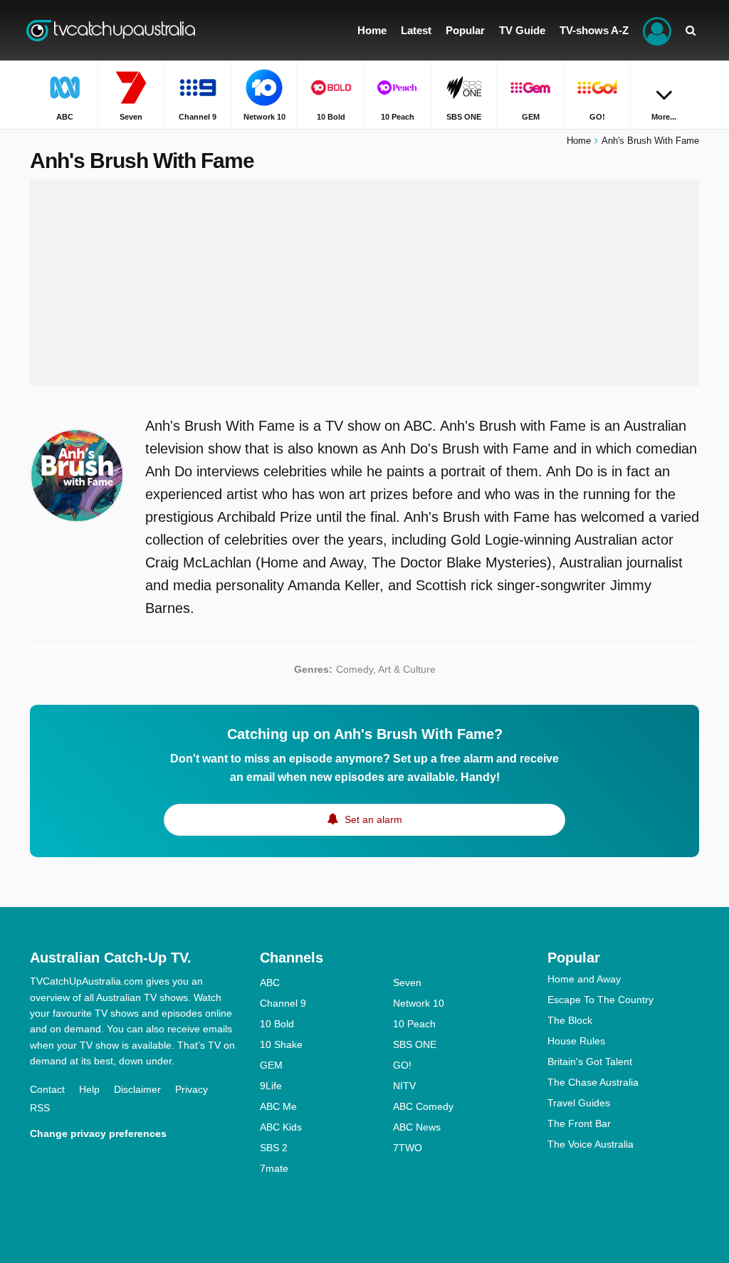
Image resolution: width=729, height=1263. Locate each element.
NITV (404, 1085)
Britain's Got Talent (589, 1061)
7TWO (407, 1147)
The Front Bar (579, 1123)
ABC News (417, 1127)
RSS (40, 1107)
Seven (407, 982)
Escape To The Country (600, 999)
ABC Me (278, 1106)
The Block (569, 1020)
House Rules (576, 1041)
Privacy (191, 1089)
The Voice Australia (590, 1144)
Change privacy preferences (98, 1133)
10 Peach (414, 1023)
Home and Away (584, 979)
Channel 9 (283, 1003)
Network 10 (418, 1003)
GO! (402, 1065)
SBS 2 (274, 1147)
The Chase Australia (593, 1082)
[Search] (690, 30)
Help (89, 1089)
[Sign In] (657, 30)
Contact (47, 1089)
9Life (271, 1085)
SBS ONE (414, 1044)
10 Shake (281, 1044)
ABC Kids (281, 1127)
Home (579, 140)
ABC (270, 982)
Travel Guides (578, 1103)
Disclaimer (137, 1089)
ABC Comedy (423, 1106)
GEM (271, 1065)
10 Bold (277, 1023)
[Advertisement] (364, 283)
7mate (274, 1168)
